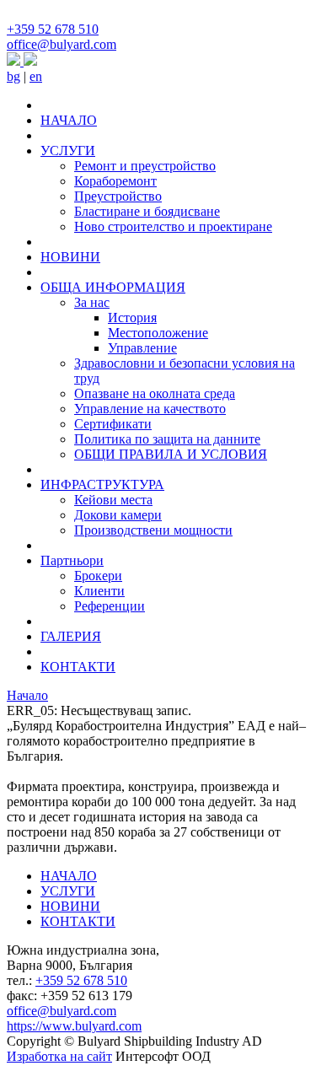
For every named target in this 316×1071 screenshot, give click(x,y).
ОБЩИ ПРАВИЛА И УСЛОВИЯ (170, 454)
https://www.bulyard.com (74, 1026)
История (132, 317)
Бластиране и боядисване (147, 211)
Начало (27, 695)
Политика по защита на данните (167, 439)
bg (13, 76)
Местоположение (158, 333)
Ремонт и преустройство (145, 166)
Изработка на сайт (59, 1056)
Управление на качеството (150, 408)
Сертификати (113, 424)
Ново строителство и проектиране (173, 226)
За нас (92, 302)
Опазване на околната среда (154, 393)
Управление (142, 348)
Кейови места (113, 499)
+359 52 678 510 (53, 29)
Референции (109, 606)
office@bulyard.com (61, 44)
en (35, 76)
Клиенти (99, 591)
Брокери (98, 575)
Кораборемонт (115, 181)
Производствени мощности (153, 530)
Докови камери (118, 515)
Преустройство (118, 196)
